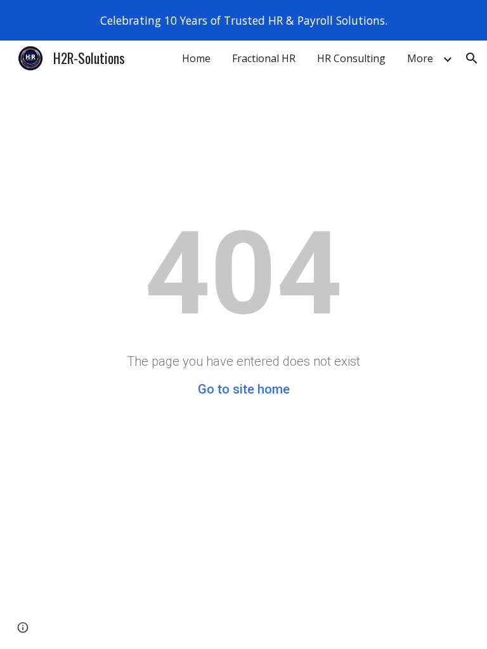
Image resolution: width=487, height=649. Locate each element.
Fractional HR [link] (263, 58)
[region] (243, 20)
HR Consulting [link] (351, 58)
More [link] (420, 58)
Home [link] (196, 58)
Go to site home (244, 389)
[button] (472, 58)
